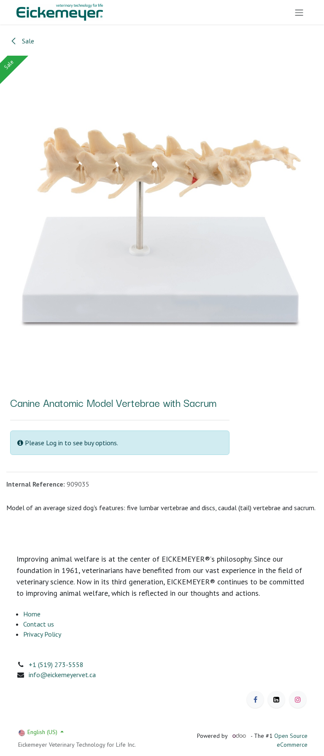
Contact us (38, 624)
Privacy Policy (42, 634)
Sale (27, 41)
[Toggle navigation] (299, 12)
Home (31, 614)
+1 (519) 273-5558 (56, 664)
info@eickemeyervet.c (60, 674)
